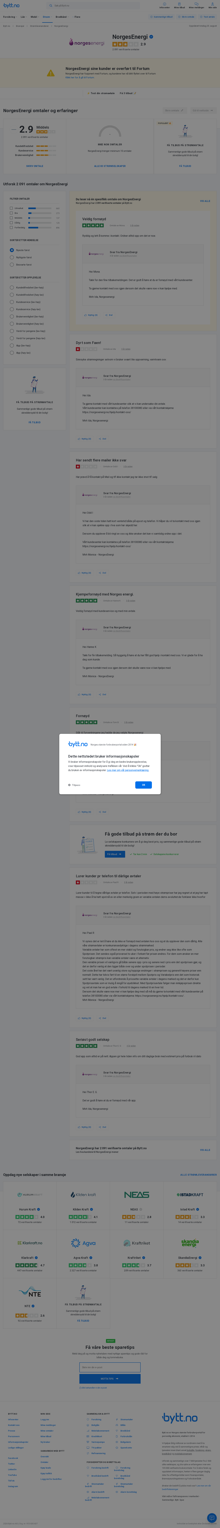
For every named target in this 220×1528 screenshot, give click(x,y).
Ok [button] (143, 784)
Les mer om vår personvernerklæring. (128, 770)
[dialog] (110, 764)
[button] (74, 785)
